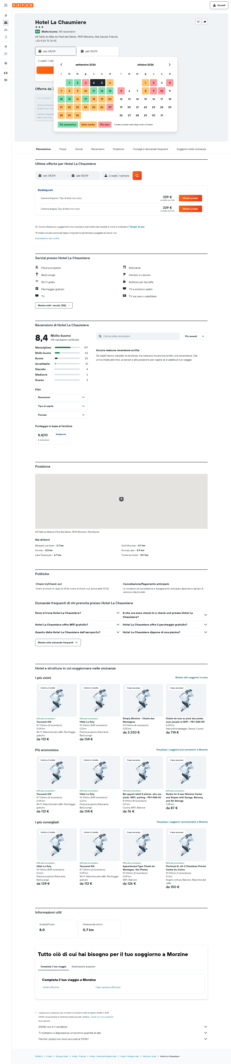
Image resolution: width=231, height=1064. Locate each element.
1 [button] (69, 82)
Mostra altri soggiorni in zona (191, 677)
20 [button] (110, 99)
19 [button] (102, 99)
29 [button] (69, 115)
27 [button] (110, 107)
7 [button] (61, 91)
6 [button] (110, 82)
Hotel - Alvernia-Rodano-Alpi (103, 1056)
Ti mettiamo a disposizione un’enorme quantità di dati (70, 1033)
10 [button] (85, 91)
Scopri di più (137, 226)
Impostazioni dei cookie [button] (47, 238)
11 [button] (94, 91)
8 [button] (69, 91)
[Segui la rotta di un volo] (5, 53)
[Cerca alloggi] (5, 22)
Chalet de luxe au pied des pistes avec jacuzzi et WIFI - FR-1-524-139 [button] (185, 720)
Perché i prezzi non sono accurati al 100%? (64, 1039)
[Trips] (5, 63)
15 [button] (69, 99)
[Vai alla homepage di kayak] (22, 5)
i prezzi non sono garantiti (101, 1017)
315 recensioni (67, 31)
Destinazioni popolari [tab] (83, 966)
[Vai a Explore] (5, 46)
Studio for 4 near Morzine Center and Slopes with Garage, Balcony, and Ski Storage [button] (184, 797)
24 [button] (85, 107)
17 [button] (85, 99)
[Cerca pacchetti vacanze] (5, 37)
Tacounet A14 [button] (44, 721)
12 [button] (102, 91)
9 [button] (77, 91)
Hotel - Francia (79, 1056)
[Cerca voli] (5, 15)
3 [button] (85, 82)
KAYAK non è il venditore (53, 1026)
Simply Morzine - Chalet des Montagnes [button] (138, 720)
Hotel (49, 1056)
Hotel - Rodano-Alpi (130, 1056)
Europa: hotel (62, 1056)
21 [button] (61, 107)
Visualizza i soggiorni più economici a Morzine (182, 749)
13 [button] (110, 91)
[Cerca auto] (5, 29)
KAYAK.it (39, 1056)
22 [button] (69, 107)
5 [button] (102, 82)
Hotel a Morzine (51, 987)
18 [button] (94, 99)
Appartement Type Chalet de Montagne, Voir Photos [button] (139, 868)
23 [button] (77, 107)
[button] (5, 5)
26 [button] (101, 107)
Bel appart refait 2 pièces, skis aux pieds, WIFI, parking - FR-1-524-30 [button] (142, 795)
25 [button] (93, 107)
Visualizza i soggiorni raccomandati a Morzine (182, 821)
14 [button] (61, 99)
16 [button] (77, 99)
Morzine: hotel (149, 1056)
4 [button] (94, 82)
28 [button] (61, 115)
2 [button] (77, 82)
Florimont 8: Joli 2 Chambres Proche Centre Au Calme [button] (186, 868)
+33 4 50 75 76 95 (45, 40)
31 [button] (161, 115)
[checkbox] (52, 437)
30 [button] (77, 115)
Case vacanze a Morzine (108, 987)
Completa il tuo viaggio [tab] (53, 966)
